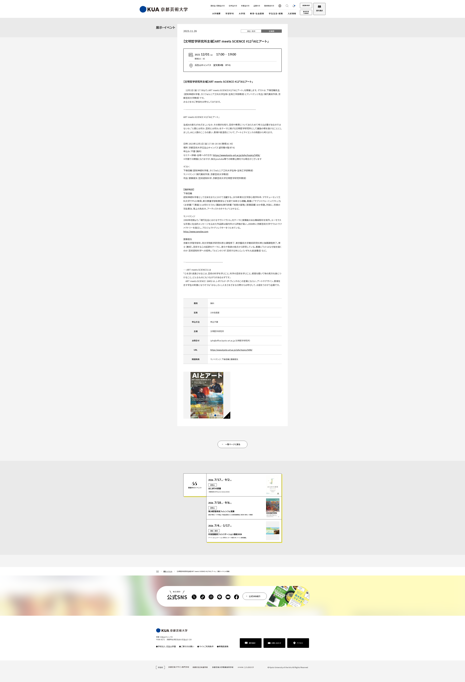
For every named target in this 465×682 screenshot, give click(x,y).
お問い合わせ (276, 643)
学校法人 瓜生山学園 (167, 646)
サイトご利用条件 (206, 646)
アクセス (300, 643)
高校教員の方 (269, 5)
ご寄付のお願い (187, 646)
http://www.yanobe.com (195, 231)
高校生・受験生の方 (217, 5)
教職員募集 (224, 646)
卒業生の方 (245, 5)
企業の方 (256, 5)
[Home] (157, 571)
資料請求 (319, 10)
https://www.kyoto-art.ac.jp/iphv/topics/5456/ (236, 155)
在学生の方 (233, 5)
